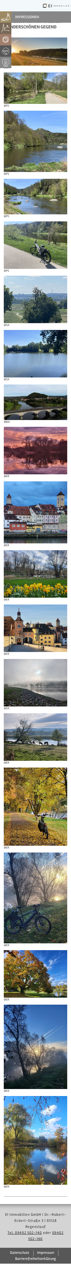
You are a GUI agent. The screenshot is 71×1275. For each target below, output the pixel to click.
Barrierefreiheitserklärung (35, 1258)
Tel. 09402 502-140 (25, 1232)
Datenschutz (19, 1252)
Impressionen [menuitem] (27, 17)
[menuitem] (6, 17)
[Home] (56, 5)
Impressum (45, 1252)
